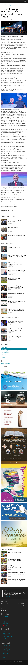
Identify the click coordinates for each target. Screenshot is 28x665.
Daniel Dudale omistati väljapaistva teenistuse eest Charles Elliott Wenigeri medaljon (17, 249)
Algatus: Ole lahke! (13, 227)
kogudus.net (5, 653)
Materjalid (5, 638)
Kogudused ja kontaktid (8, 621)
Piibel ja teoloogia (6, 356)
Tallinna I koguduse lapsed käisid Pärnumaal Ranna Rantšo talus (16, 573)
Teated (4, 366)
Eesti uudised (5, 347)
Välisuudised (4, 349)
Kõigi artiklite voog (6, 363)
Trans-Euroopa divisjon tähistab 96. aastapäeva (16, 302)
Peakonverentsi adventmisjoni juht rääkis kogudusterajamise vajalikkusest (17, 322)
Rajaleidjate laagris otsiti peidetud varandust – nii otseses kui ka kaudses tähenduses (17, 581)
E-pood (4, 647)
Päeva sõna (5, 639)
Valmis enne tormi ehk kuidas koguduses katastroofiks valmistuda (16, 330)
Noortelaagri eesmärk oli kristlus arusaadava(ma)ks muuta (16, 566)
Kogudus (4, 354)
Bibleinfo (5, 654)
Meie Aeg (5, 648)
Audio (11, 636)
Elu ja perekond (5, 352)
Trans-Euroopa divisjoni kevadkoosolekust (14, 278)
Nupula (4, 656)
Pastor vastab (11, 639)
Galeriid (4, 636)
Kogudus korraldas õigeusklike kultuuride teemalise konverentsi (16, 309)
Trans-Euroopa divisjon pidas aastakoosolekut (15, 220)
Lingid (4, 657)
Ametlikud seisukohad (7, 619)
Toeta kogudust (6, 645)
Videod (8, 636)
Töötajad (5, 622)
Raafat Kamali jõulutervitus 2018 (16, 235)
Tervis (3, 357)
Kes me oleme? (6, 616)
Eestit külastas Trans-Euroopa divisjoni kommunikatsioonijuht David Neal (16, 295)
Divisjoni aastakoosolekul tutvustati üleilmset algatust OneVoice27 (15, 264)
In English (6, 625)
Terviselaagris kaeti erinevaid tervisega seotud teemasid (15, 559)
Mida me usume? (6, 617)
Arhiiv (4, 652)
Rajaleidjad (5, 650)
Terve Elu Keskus (6, 649)
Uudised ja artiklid (6, 633)
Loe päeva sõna (7, 596)
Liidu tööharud (6, 623)
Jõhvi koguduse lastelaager (15, 552)
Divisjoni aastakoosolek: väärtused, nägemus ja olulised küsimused (17, 255)
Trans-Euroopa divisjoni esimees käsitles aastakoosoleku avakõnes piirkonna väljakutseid (17, 272)
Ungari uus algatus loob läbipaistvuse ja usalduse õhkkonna (14, 338)
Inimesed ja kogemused (7, 350)
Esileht (4, 631)
